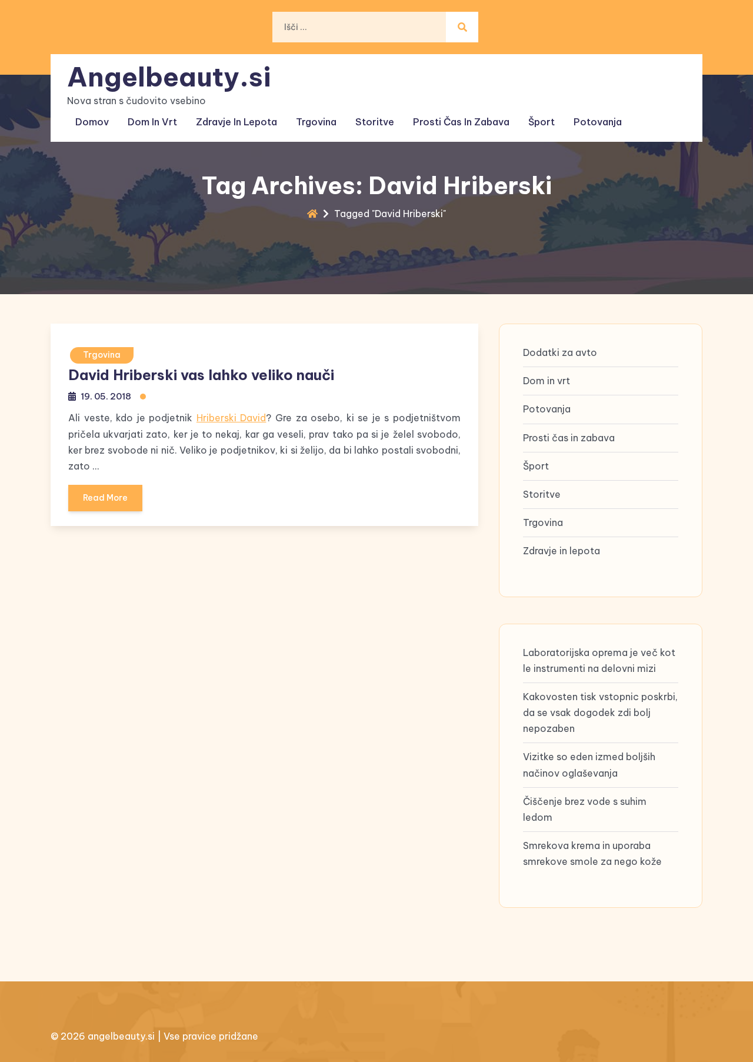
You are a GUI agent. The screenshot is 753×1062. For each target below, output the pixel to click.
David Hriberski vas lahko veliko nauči (201, 375)
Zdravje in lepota (236, 122)
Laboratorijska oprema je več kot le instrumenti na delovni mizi (599, 660)
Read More (105, 497)
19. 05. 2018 (106, 396)
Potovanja (598, 122)
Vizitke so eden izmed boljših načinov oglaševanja (589, 764)
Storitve (374, 122)
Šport (541, 122)
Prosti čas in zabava (461, 122)
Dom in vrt (152, 122)
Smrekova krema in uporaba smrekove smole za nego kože (592, 853)
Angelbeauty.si (169, 77)
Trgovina (316, 122)
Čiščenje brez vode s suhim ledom (585, 809)
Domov (92, 122)
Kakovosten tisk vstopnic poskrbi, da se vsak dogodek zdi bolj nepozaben (600, 712)
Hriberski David (231, 418)
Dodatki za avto (560, 352)
